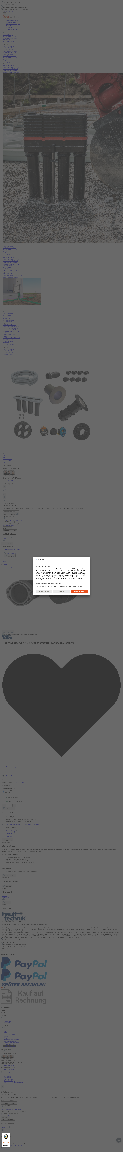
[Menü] (9, 1134)
